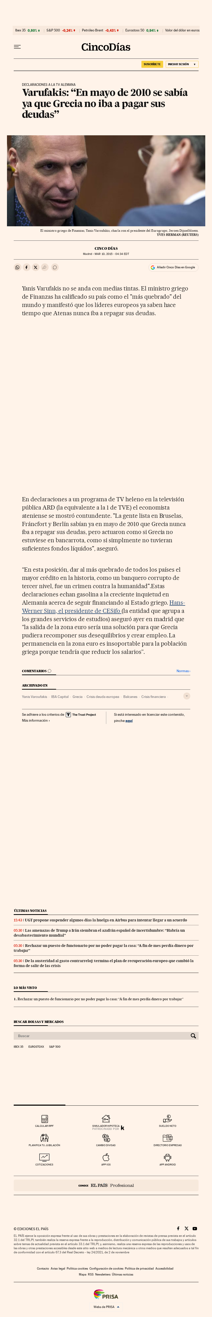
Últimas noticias (30, 911)
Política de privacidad (139, 1268)
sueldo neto (167, 1125)
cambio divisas (106, 1145)
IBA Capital (60, 697)
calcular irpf (44, 1125)
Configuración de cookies (106, 1268)
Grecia (77, 697)
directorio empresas (168, 1145)
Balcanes (130, 697)
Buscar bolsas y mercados (39, 1022)
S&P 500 (53, 30)
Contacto (43, 1268)
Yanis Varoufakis (34, 697)
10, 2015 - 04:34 (112, 254)
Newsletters (102, 1274)
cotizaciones (44, 1164)
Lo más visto (25, 988)
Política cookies (77, 1268)
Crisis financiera (153, 697)
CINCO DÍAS (106, 248)
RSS (91, 1274)
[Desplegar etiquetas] (186, 696)
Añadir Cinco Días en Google (176, 267)
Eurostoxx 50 (134, 30)
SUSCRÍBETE (152, 64)
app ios (106, 1164)
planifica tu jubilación (44, 1145)
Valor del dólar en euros (182, 30)
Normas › (183, 671)
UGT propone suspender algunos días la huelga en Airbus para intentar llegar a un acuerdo (106, 920)
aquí (129, 720)
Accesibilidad (164, 1268)
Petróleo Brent (92, 30)
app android (168, 1164)
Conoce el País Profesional (106, 1185)
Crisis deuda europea (103, 697)
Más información (35, 720)
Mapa (82, 1274)
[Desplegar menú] (17, 47)
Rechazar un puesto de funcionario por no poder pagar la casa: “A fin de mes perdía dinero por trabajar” (101, 999)
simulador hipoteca (105, 1125)
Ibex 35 (20, 30)
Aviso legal (58, 1268)
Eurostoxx (36, 1046)
